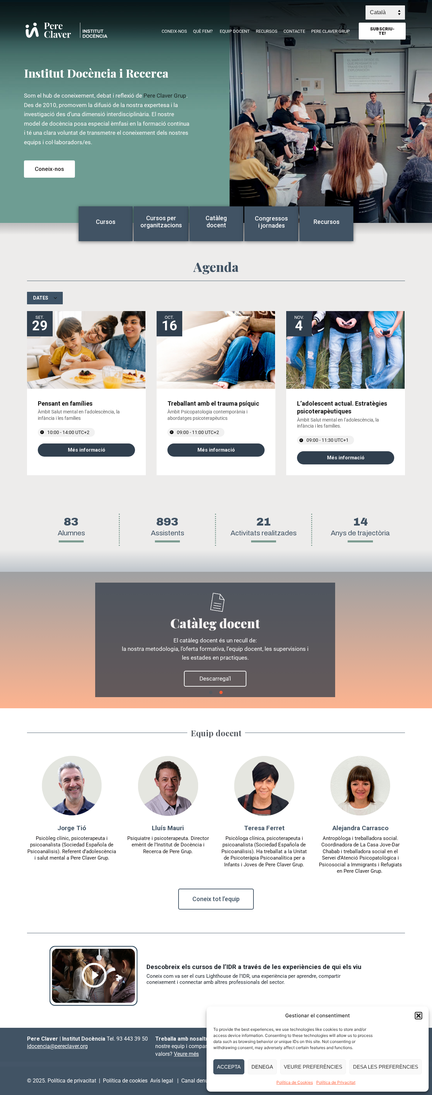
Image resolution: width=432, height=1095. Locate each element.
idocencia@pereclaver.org (57, 1046)
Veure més (186, 1054)
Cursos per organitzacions (161, 221)
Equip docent (235, 31)
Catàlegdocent (216, 221)
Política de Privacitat (335, 1082)
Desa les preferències (385, 1067)
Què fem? (203, 31)
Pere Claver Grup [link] (164, 95)
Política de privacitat (72, 1080)
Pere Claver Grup (330, 31)
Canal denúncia (200, 1080)
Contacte (294, 31)
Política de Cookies (294, 1082)
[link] (86, 450)
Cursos (105, 221)
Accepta (229, 1067)
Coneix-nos (174, 31)
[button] (418, 1015)
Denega (262, 1067)
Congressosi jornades (271, 222)
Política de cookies (126, 1080)
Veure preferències (313, 1067)
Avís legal (162, 1080)
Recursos (266, 31)
